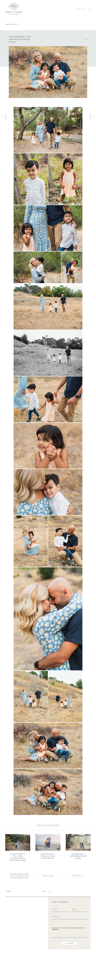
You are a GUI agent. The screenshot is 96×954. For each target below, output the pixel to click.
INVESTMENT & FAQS (48, 875)
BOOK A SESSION (76, 875)
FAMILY (85, 39)
